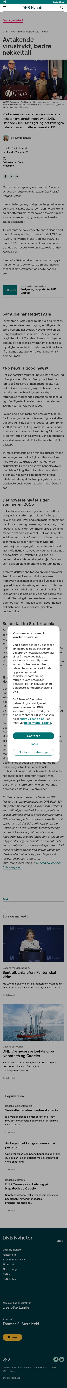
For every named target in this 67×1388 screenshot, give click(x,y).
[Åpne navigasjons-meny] (4, 7)
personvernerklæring (37, 723)
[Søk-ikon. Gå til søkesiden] (62, 8)
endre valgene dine (32, 719)
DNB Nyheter (33, 7)
